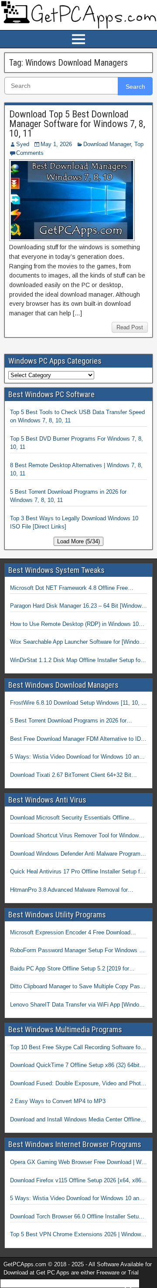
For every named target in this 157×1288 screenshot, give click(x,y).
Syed (22, 144)
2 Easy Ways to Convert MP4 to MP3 (58, 1101)
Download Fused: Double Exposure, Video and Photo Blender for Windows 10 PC (77, 1084)
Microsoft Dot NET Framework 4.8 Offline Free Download (69, 588)
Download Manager (107, 144)
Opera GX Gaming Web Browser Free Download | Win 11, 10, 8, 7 (78, 1163)
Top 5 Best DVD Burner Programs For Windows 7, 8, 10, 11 (76, 443)
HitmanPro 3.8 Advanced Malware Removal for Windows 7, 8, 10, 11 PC (69, 890)
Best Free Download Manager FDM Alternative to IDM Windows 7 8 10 (78, 739)
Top (138, 144)
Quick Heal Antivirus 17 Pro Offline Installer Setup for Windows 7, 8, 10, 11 (77, 872)
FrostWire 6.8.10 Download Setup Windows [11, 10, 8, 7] (78, 703)
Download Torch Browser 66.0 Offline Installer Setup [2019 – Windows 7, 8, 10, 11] (76, 1217)
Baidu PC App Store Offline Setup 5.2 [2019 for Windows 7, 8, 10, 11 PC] (69, 969)
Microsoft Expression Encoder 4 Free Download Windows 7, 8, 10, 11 (70, 933)
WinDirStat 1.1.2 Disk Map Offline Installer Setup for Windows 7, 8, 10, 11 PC (76, 661)
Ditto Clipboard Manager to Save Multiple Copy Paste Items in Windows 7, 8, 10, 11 (77, 987)
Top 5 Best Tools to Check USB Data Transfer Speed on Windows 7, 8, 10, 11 (77, 416)
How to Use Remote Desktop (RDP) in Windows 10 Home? (74, 625)
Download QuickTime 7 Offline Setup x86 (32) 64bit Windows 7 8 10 (75, 1066)
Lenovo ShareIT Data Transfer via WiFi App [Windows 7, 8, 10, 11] (78, 1005)
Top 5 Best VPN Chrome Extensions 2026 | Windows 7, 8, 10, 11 (77, 1235)
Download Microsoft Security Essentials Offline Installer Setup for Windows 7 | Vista (69, 818)
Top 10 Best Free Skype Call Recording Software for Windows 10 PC (76, 1048)
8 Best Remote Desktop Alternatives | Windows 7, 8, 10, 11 (76, 469)
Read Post (129, 327)
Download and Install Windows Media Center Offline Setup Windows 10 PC (75, 1120)
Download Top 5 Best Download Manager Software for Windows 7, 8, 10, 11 (77, 124)
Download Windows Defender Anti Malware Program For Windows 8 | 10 (75, 854)
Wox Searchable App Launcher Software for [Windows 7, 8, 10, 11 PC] (78, 642)
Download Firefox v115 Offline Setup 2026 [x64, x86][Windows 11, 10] (76, 1181)
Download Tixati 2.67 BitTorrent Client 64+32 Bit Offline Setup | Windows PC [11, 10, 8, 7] (70, 775)
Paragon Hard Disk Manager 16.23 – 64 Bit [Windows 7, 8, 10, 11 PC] (77, 606)
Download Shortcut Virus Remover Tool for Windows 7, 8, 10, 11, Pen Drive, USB (76, 836)
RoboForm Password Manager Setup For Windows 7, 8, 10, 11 (77, 951)
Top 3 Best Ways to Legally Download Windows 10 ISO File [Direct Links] (74, 522)
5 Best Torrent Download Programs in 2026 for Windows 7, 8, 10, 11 (68, 496)
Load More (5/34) (78, 541)
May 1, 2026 (56, 144)
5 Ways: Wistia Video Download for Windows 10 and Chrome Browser (76, 757)
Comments (30, 153)
